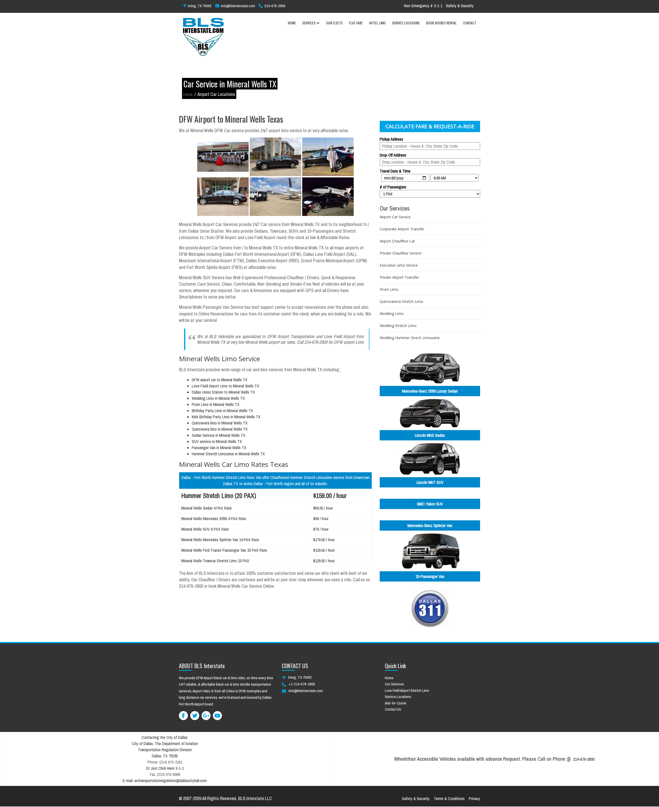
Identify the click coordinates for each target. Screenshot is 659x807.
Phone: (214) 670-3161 (165, 762)
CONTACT (469, 22)
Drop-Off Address (393, 155)
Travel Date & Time (395, 171)
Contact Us (393, 709)
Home (188, 94)
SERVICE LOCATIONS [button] (406, 22)
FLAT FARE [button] (356, 22)
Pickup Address (391, 139)
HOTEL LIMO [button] (377, 22)
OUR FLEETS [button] (334, 22)
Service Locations (398, 696)
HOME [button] (292, 22)
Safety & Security (460, 5)
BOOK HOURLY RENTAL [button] (441, 22)
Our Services (394, 684)
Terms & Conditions (449, 798)
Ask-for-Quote (395, 703)
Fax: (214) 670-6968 (165, 774)
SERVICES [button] (309, 22)
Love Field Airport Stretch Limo (407, 690)
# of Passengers (393, 187)
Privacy (474, 798)
